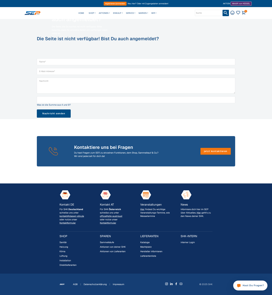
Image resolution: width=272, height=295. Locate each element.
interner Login (188, 242)
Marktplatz (146, 246)
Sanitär (63, 242)
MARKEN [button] (143, 13)
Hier (142, 209)
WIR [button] (153, 13)
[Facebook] (176, 284)
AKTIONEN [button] (103, 13)
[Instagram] (166, 284)
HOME (81, 13)
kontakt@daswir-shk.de (72, 216)
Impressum (118, 284)
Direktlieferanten (68, 265)
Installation (65, 260)
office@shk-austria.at (111, 216)
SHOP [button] (91, 13)
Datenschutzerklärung (95, 284)
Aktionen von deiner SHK (113, 246)
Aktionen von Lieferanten (113, 251)
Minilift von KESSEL (241, 3)
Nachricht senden (53, 113)
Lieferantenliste (148, 255)
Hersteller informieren (151, 251)
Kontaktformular (68, 222)
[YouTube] (181, 284)
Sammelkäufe (107, 242)
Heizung (64, 246)
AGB (75, 284)
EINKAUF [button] (117, 13)
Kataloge (145, 242)
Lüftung (63, 255)
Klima (62, 251)
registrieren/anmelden (115, 3)
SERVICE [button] (130, 13)
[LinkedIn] (171, 284)
